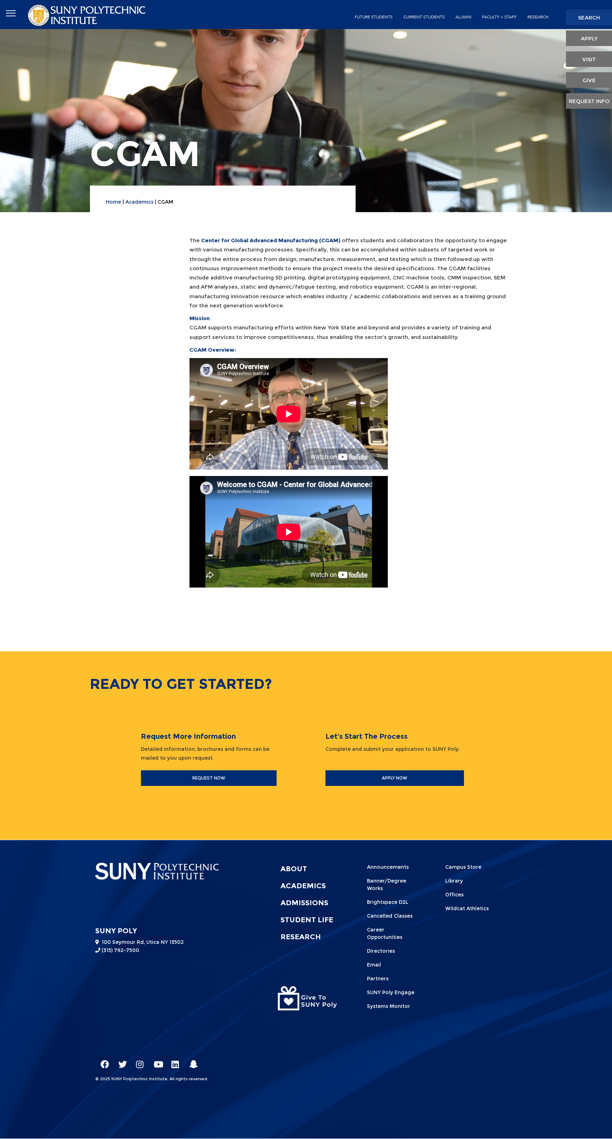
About (293, 869)
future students (374, 17)
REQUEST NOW (208, 778)
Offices (454, 894)
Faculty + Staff (499, 17)
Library (454, 881)
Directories (381, 951)
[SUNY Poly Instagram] (138, 1061)
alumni (463, 17)
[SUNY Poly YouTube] (155, 1061)
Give (589, 80)
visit (589, 59)
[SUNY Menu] (10, 13)
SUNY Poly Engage (390, 992)
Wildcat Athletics (467, 908)
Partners (378, 978)
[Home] (87, 14)
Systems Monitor (388, 1006)
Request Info (589, 101)
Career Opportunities (384, 933)
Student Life (306, 920)
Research (538, 17)
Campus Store (463, 867)
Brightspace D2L (387, 902)
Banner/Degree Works (386, 884)
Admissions (304, 903)
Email (374, 965)
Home (113, 202)
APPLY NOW (394, 778)
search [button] (589, 17)
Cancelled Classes (390, 916)
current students (424, 17)
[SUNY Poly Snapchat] (191, 1061)
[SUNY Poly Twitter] (120, 1061)
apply (589, 38)
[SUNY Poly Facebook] (102, 1061)
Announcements (388, 867)
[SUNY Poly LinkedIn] (173, 1061)
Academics (139, 202)
